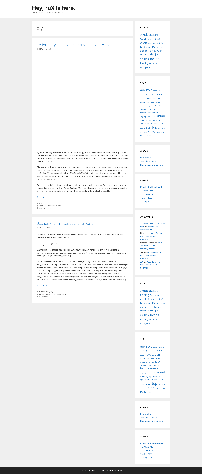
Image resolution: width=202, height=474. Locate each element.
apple (41, 206)
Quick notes (43, 203)
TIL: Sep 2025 (146, 201)
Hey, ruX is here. (53, 7)
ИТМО (151, 132)
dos (43, 294)
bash (152, 34)
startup (151, 127)
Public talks (145, 157)
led (52, 294)
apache (155, 91)
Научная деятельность (151, 164)
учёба (151, 136)
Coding (144, 38)
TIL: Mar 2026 (146, 190)
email (152, 102)
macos (58, 206)
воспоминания (60, 294)
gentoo (151, 106)
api (160, 91)
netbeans (154, 120)
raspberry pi (155, 123)
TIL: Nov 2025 (146, 194)
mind (161, 116)
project (147, 123)
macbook (51, 206)
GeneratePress (115, 470)
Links (148, 47)
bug (144, 94)
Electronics (155, 38)
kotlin (143, 47)
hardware (143, 109)
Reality (144, 63)
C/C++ (157, 35)
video (145, 132)
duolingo (143, 99)
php (149, 54)
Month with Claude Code (151, 187)
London (154, 116)
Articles (145, 34)
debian (159, 94)
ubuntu (163, 128)
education (153, 98)
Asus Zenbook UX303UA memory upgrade (152, 236)
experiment (144, 106)
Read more (42, 197)
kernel (152, 112)
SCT (162, 123)
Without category (46, 292)
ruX (141, 261)
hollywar (149, 109)
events (143, 42)
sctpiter (142, 128)
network (161, 120)
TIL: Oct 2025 (146, 197)
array (163, 91)
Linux (154, 47)
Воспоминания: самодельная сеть (65, 223)
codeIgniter (151, 95)
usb (141, 132)
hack (48, 294)
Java (161, 42)
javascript (145, 111)
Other (143, 54)
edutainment (145, 102)
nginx (141, 123)
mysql (148, 120)
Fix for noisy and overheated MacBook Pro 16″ (73, 44)
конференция (160, 132)
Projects (156, 54)
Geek (150, 43)
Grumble (155, 43)
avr (141, 95)
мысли (144, 135)
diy (46, 206)
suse (159, 128)
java (158, 109)
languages (143, 117)
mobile (142, 120)
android (146, 90)
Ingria (154, 109)
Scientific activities (148, 161)
